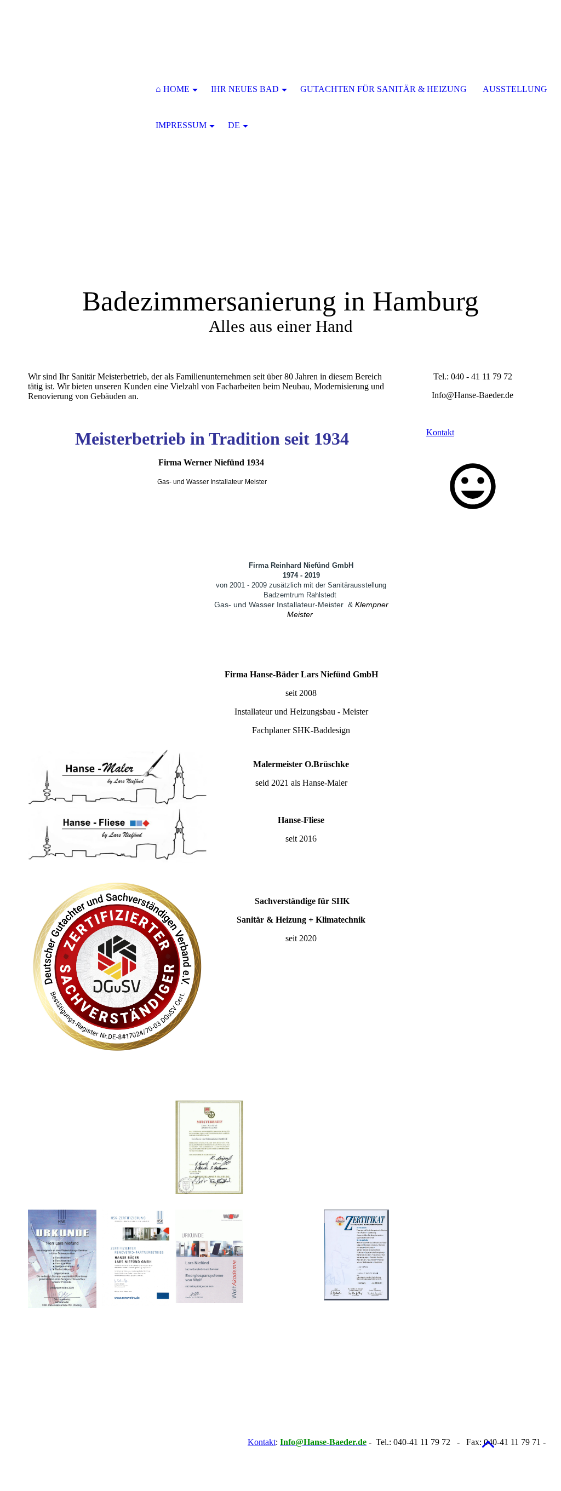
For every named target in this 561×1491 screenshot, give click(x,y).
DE (234, 125)
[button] (488, 1443)
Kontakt (262, 1442)
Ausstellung (515, 89)
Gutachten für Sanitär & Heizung (383, 89)
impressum (181, 125)
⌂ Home (173, 89)
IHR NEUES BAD (245, 89)
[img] (85, 90)
